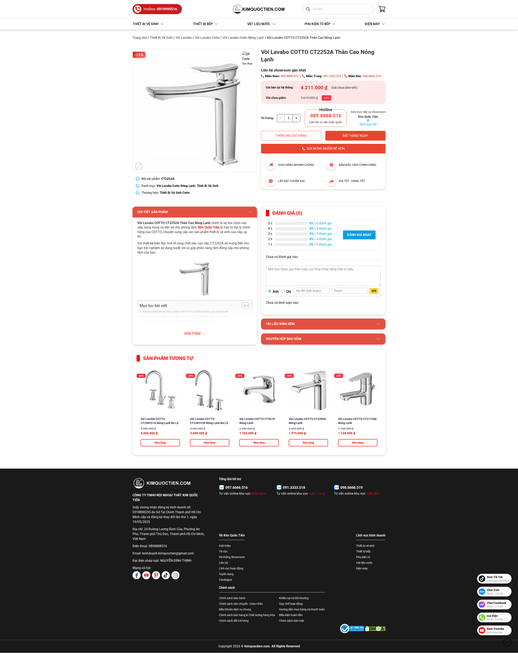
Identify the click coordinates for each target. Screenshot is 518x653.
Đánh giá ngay (359, 235)
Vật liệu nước (364, 562)
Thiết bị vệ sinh (365, 545)
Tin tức (223, 551)
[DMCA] (375, 628)
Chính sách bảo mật (291, 620)
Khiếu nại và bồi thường (294, 598)
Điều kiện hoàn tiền (291, 615)
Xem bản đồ (368, 124)
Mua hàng (160, 442)
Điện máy (362, 568)
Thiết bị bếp (363, 551)
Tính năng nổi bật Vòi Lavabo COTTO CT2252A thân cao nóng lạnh (185, 316)
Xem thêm (192, 333)
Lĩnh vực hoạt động (231, 568)
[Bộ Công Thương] (352, 628)
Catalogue (225, 579)
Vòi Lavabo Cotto (207, 38)
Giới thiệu (225, 545)
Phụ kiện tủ (363, 557)
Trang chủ (140, 38)
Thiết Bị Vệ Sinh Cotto (175, 193)
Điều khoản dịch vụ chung (235, 609)
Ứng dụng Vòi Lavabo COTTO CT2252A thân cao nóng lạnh (180, 321)
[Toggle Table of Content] (243, 305)
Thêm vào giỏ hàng (291, 136)
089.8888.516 (289, 76)
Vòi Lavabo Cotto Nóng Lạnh (243, 38)
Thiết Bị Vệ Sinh (161, 38)
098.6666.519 (372, 76)
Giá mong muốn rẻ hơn (326, 148)
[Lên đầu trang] (507, 642)
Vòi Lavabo (184, 38)
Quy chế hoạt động (291, 603)
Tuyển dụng (226, 574)
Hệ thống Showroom (232, 557)
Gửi (374, 290)
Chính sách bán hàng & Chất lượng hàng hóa (247, 615)
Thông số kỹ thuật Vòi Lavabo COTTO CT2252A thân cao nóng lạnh (185, 311)
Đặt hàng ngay (355, 136)
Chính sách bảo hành (232, 598)
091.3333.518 (332, 76)
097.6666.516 (236, 487)
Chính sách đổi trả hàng (234, 620)
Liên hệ (223, 562)
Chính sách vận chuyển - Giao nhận (241, 603)
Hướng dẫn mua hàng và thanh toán (302, 609)
